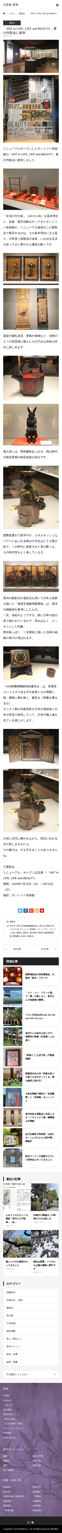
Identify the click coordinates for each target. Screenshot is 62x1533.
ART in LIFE (15, 926)
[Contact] (28, 1522)
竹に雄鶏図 (8, 1470)
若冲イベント (13, 1346)
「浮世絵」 (38, 1496)
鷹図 (5, 1456)
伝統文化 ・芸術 (15, 1300)
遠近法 (24, 936)
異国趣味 (16, 936)
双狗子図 (37, 1465)
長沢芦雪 (37, 1487)
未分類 (10, 1315)
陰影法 (31, 936)
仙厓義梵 (7, 1501)
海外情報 (11, 1331)
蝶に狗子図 (38, 1456)
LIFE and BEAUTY (46, 926)
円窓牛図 (37, 1461)
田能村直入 (38, 1510)
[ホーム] (4, 13)
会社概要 (7, 1409)
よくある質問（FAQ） (13, 1423)
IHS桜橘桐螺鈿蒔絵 (29, 926)
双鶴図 (6, 1461)
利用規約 (7, 1433)
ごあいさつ (8, 1405)
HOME (6, 1395)
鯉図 (5, 1465)
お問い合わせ (9, 1437)
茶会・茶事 (12, 1354)
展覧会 (12, 23)
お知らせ (7, 1400)
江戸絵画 (11, 1323)
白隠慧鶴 (37, 1501)
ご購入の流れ (9, 1419)
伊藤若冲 (11, 1292)
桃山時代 (33, 933)
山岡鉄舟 (37, 1505)
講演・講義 (12, 1362)
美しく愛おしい (14, 1338)
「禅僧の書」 (9, 1510)
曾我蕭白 (37, 1492)
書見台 (26, 933)
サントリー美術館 (27, 929)
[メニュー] (57, 4)
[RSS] (32, 1522)
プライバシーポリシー (13, 1428)
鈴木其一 (7, 1492)
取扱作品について (11, 1414)
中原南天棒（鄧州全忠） (14, 1496)
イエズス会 (14, 929)
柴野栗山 (7, 1505)
